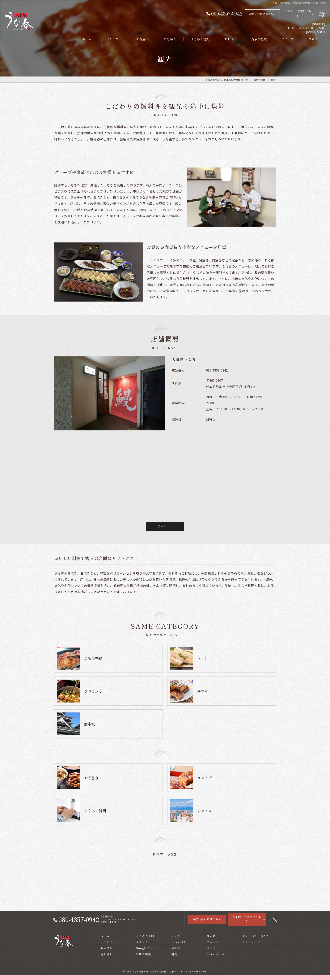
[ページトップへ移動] (273, 919)
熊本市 (158, 854)
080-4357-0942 (217, 370)
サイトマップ (251, 942)
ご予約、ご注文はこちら (297, 13)
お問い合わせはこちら (262, 14)
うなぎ (172, 854)
